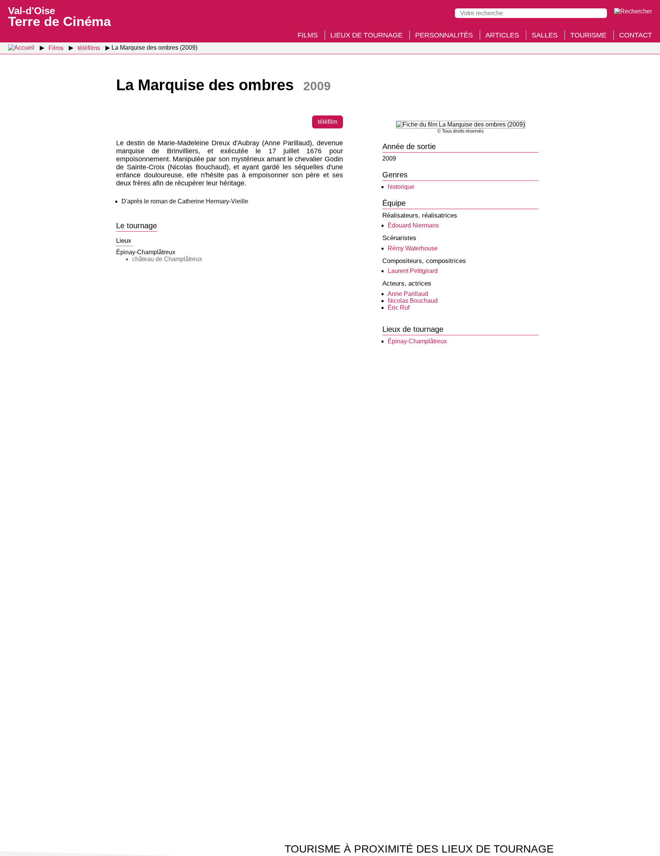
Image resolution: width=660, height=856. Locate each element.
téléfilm (327, 122)
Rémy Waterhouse (413, 248)
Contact (635, 35)
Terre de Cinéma (59, 16)
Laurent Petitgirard (413, 271)
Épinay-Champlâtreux (417, 341)
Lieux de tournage (366, 35)
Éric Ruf (398, 307)
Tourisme (588, 35)
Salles (545, 35)
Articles (502, 35)
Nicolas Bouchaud (413, 300)
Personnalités (444, 35)
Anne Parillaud (408, 294)
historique (401, 187)
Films (308, 35)
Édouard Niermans (413, 225)
